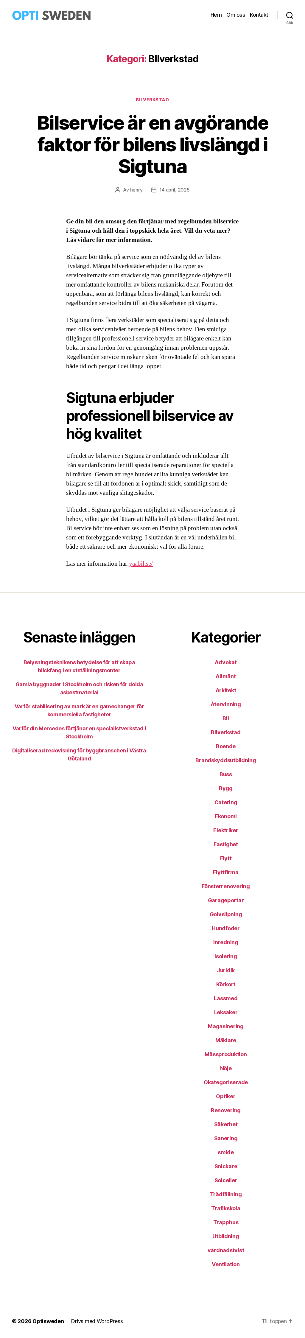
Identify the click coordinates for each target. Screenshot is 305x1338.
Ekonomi (226, 816)
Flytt (226, 858)
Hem (216, 15)
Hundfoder (226, 928)
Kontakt (259, 15)
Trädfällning (226, 1194)
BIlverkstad (152, 99)
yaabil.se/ (141, 564)
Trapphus (226, 1222)
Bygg (226, 788)
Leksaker (226, 1012)
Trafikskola (225, 1208)
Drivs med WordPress (97, 1321)
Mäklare (225, 1040)
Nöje (226, 1068)
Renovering (226, 1110)
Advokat (225, 662)
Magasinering (226, 1026)
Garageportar (226, 900)
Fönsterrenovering (226, 886)
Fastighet (226, 844)
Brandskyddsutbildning (225, 760)
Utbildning (225, 1236)
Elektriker (225, 830)
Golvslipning (226, 914)
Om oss (235, 15)
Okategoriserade (226, 1082)
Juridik (226, 970)
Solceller (225, 1180)
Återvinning (226, 704)
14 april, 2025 (174, 190)
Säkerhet (226, 1124)
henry (136, 190)
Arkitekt (226, 690)
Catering (225, 802)
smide (226, 1152)
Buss (226, 774)
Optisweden (48, 1321)
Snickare (225, 1166)
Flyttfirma (225, 872)
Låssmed (225, 998)
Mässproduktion (226, 1054)
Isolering (225, 956)
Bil (225, 718)
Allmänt (226, 676)
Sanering (226, 1138)
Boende (226, 746)
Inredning (225, 942)
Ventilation (225, 1264)
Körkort (225, 984)
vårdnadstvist (226, 1250)
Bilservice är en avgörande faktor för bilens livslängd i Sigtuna (152, 144)
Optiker (225, 1096)
